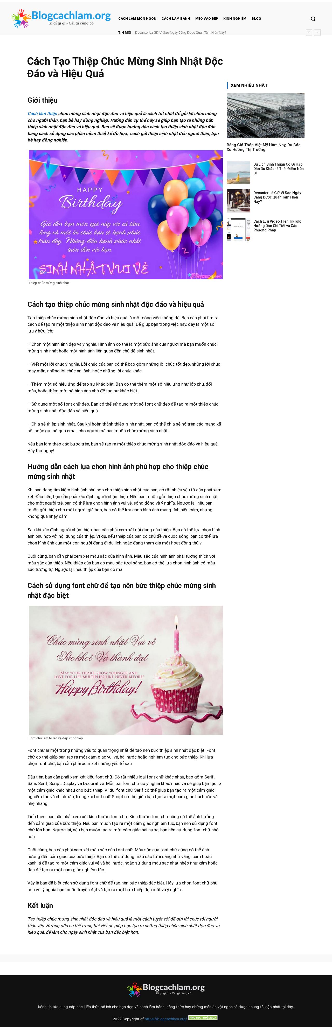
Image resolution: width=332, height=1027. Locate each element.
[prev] (309, 32)
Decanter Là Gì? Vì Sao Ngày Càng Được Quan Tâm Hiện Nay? (277, 197)
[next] (317, 32)
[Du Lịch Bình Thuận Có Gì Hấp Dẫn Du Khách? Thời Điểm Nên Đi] (238, 172)
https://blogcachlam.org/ (166, 1019)
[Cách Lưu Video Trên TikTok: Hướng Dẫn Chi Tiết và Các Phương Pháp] (238, 229)
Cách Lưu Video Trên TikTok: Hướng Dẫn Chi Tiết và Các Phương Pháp (187, 32)
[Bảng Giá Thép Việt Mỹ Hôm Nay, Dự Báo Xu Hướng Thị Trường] (266, 115)
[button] (313, 18)
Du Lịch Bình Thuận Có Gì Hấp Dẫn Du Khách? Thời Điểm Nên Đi (278, 168)
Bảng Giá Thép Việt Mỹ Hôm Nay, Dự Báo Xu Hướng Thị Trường (264, 147)
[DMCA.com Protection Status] (203, 1019)
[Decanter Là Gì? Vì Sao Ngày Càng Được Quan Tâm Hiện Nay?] (238, 201)
